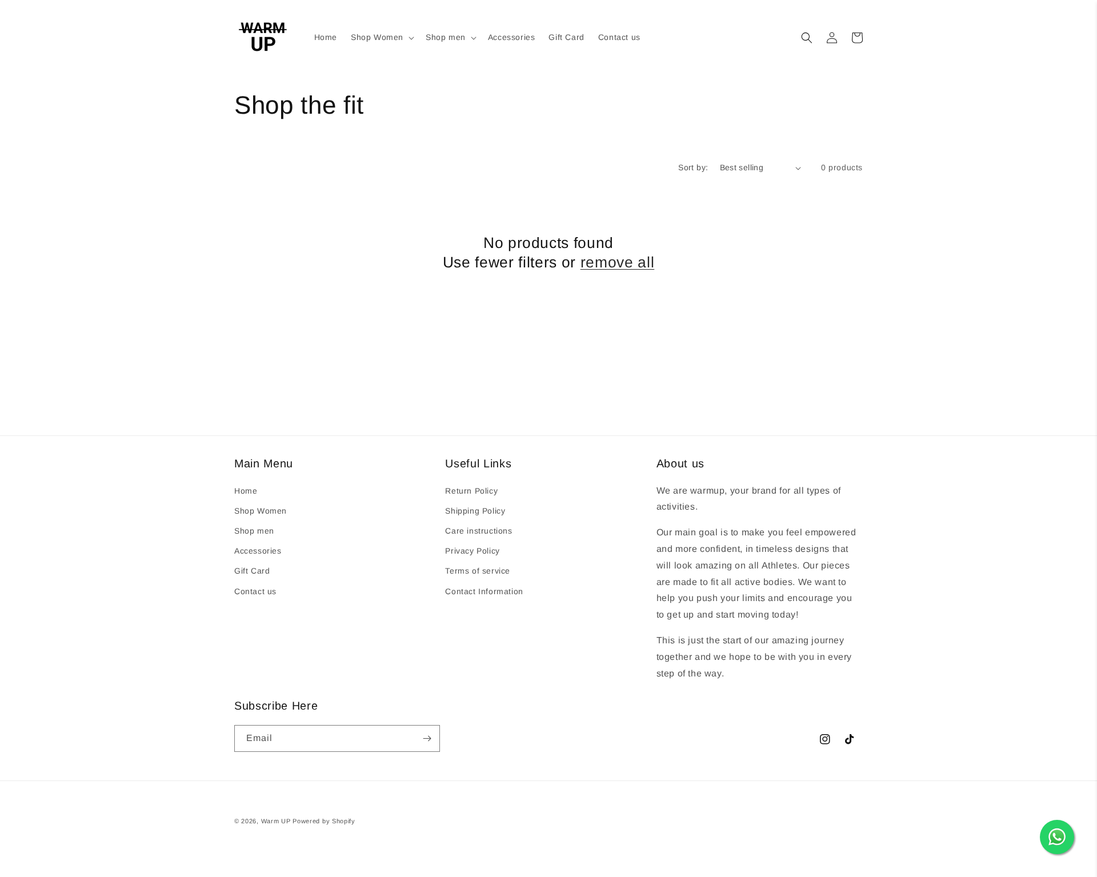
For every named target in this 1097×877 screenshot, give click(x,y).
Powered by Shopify (324, 821)
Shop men (254, 530)
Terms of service (477, 570)
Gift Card (252, 570)
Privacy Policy (472, 550)
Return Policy (471, 490)
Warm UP (276, 821)
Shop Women (260, 510)
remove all (617, 262)
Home (245, 490)
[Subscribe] (426, 738)
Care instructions (478, 530)
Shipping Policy (475, 510)
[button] (381, 37)
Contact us (255, 591)
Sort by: (693, 167)
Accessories (258, 550)
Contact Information (484, 591)
